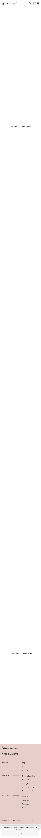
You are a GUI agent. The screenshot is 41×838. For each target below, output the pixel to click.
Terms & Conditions (28, 776)
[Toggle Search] (30, 3)
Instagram (25, 800)
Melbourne (17, 160)
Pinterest (25, 808)
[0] (34, 3)
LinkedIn (25, 796)
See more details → (14, 240)
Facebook (25, 804)
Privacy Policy (26, 784)
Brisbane (27, 160)
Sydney (17, 157)
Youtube (25, 812)
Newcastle (24, 157)
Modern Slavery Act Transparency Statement (30, 789)
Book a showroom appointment (19, 126)
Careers (24, 767)
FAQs (24, 763)
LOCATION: (5, 820)
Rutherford (9, 160)
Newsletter (25, 771)
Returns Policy (27, 780)
